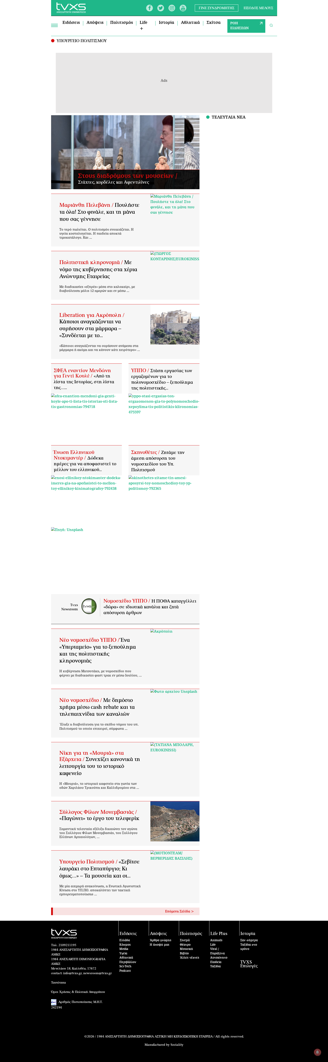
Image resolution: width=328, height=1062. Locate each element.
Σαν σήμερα (249, 940)
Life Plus (218, 934)
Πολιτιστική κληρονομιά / (91, 262)
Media (123, 949)
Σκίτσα (214, 23)
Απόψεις (95, 23)
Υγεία (123, 953)
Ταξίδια (215, 966)
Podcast (125, 971)
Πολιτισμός (121, 23)
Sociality (176, 1044)
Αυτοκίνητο (218, 957)
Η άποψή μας (159, 944)
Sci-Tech (125, 966)
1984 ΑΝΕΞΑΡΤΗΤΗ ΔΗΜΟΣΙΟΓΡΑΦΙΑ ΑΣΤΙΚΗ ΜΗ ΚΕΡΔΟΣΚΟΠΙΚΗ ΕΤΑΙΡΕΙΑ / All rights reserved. (170, 1036)
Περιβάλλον (127, 962)
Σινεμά (185, 940)
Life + (143, 26)
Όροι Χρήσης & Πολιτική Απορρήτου (78, 992)
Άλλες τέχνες (189, 957)
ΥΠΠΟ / (140, 370)
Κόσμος (125, 944)
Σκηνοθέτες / (146, 452)
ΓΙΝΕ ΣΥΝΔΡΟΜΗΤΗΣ (216, 8)
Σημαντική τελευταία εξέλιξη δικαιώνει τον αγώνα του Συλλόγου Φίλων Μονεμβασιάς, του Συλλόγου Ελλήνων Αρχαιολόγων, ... (98, 833)
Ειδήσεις (71, 23)
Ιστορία (166, 23)
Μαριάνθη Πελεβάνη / (87, 205)
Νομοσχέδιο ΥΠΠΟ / (128, 601)
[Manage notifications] (317, 1052)
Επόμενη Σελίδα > (179, 911)
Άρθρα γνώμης (160, 940)
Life (213, 944)
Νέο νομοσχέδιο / (81, 700)
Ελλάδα (124, 940)
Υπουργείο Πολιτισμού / (89, 862)
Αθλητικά (190, 23)
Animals (216, 940)
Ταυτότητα (58, 982)
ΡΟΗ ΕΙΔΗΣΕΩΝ (239, 26)
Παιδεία (215, 962)
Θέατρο (185, 944)
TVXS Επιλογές (249, 964)
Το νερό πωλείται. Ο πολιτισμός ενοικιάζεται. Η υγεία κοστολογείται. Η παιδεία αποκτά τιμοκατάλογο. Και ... (96, 233)
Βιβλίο (184, 953)
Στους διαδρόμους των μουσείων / (127, 176)
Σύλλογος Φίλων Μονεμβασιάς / (98, 812)
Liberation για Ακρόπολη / (91, 315)
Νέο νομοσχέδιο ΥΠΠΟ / (90, 640)
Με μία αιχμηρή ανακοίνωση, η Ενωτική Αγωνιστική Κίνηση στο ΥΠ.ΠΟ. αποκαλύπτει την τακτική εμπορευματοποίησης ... (100, 890)
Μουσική (186, 949)
